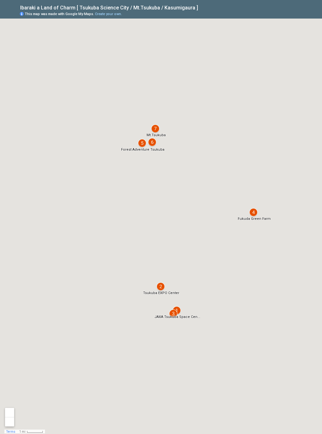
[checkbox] (203, 7)
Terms (10, 431)
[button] (173, 313)
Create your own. (108, 14)
